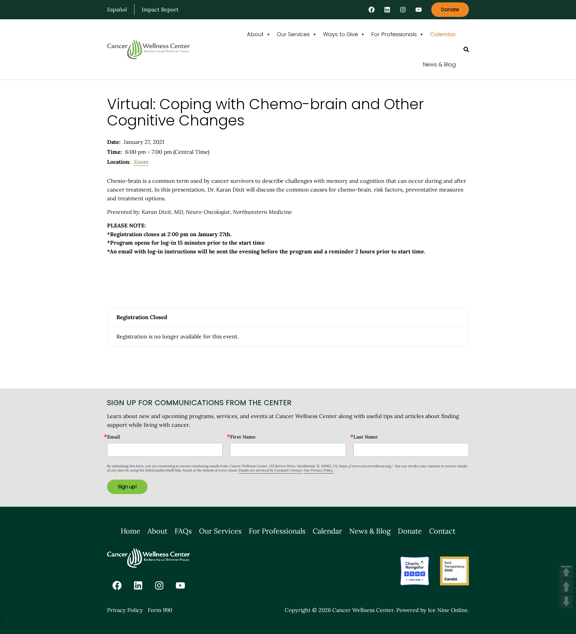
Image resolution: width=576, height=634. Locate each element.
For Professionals (394, 34)
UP (566, 586)
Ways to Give (340, 34)
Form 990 (160, 610)
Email (113, 436)
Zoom (141, 161)
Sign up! (127, 486)
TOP (566, 571)
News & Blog (439, 64)
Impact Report (160, 9)
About (255, 34)
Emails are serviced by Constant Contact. (271, 470)
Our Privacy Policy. (319, 470)
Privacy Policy (125, 610)
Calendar (443, 34)
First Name (243, 436)
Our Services (293, 34)
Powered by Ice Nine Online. (432, 610)
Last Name (365, 436)
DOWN (566, 601)
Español (117, 9)
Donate (450, 9)
